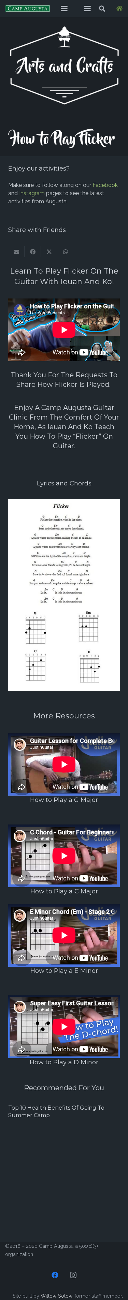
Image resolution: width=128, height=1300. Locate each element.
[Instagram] (73, 1275)
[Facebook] (54, 1275)
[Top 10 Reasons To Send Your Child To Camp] (64, 1141)
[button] (64, 8)
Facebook (105, 185)
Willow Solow (56, 1296)
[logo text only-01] (27, 8)
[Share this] (33, 251)
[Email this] (16, 251)
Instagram (32, 193)
